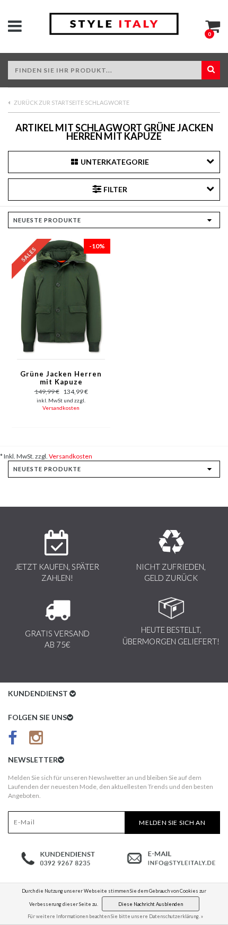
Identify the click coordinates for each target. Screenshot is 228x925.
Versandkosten (61, 408)
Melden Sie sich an (172, 823)
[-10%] (61, 296)
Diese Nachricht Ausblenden (150, 904)
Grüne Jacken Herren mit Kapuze (61, 378)
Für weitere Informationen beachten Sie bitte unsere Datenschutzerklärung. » (115, 916)
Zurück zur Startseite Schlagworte (71, 102)
